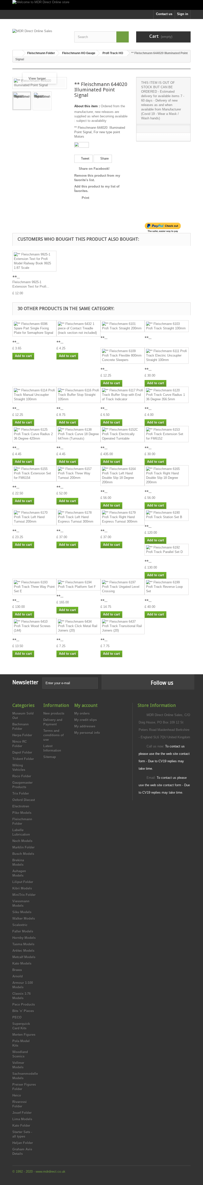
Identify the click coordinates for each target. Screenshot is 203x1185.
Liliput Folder (22, 882)
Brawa (17, 970)
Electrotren (20, 806)
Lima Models (22, 1119)
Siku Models (21, 912)
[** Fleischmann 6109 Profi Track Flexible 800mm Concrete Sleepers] (123, 355)
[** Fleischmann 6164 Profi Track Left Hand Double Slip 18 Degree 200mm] (123, 475)
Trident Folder (23, 759)
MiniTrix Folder (24, 895)
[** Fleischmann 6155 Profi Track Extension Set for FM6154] (34, 473)
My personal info (87, 733)
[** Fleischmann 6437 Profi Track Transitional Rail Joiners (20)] (123, 626)
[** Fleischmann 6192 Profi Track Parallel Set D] (167, 550)
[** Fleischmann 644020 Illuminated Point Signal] (22, 101)
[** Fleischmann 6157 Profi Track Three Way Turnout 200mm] (78, 473)
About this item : (87, 106)
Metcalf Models (23, 957)
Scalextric (19, 925)
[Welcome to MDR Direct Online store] (101, 5)
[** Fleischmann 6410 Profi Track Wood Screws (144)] (34, 626)
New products (53, 713)
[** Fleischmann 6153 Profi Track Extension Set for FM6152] (167, 434)
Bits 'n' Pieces (23, 1011)
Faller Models (22, 931)
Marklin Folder (23, 847)
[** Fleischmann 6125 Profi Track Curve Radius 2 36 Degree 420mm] (34, 434)
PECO (17, 1017)
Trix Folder (20, 793)
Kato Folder (21, 1125)
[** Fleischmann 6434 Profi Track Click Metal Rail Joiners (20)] (78, 626)
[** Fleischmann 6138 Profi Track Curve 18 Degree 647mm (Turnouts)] (78, 434)
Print (85, 198)
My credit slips (85, 720)
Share (104, 158)
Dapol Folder (22, 752)
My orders (82, 713)
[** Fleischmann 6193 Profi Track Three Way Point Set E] (34, 587)
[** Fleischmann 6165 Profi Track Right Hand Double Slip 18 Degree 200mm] (167, 475)
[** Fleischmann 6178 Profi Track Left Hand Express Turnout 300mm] (78, 517)
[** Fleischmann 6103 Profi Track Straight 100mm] (167, 326)
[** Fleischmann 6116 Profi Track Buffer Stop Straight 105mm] (78, 395)
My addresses (84, 726)
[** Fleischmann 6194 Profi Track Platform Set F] (78, 585)
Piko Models (21, 813)
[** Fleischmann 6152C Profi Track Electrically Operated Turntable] (123, 434)
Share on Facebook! (94, 168)
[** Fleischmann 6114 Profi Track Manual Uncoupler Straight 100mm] (34, 395)
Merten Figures (23, 1035)
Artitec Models (23, 950)
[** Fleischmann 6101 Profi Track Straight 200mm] (123, 326)
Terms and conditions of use (53, 735)
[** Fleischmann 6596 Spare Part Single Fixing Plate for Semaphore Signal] (34, 328)
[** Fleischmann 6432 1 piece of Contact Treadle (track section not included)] (78, 328)
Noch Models (22, 841)
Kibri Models (22, 888)
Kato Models (21, 963)
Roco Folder (21, 776)
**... (16, 277)
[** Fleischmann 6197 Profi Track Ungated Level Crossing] (123, 587)
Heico (16, 1095)
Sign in (182, 14)
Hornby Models (24, 938)
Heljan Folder (22, 1143)
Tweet (84, 158)
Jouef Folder (22, 1113)
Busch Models (23, 854)
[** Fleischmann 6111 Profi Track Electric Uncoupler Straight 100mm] (167, 355)
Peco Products (23, 1004)
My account (86, 705)
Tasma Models (23, 944)
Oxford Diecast (23, 800)
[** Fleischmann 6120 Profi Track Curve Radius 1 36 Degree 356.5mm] (167, 395)
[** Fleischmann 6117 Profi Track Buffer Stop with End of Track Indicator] (123, 395)
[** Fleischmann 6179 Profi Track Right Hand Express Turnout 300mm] (123, 517)
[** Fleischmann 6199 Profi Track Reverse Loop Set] (167, 587)
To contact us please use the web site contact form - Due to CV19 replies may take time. (164, 785)
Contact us (164, 14)
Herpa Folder (22, 735)
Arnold (17, 976)
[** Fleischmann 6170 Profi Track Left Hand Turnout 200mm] (34, 517)
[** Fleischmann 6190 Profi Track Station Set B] (167, 515)
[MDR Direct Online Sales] (39, 35)
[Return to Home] (17, 53)
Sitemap (49, 757)
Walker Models (23, 918)
